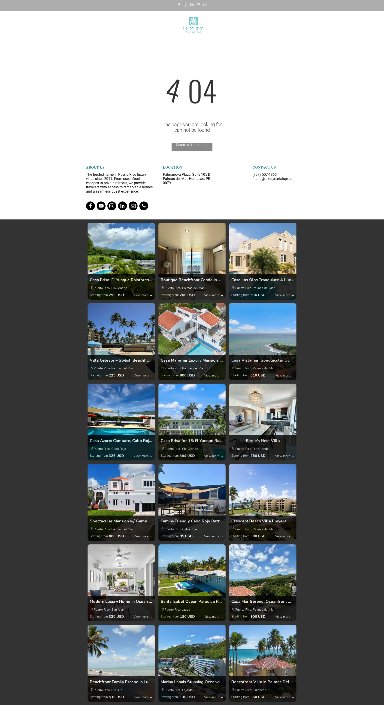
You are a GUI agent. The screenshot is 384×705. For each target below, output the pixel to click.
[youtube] (101, 206)
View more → (143, 295)
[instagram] (185, 5)
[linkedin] (192, 5)
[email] (198, 5)
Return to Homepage (192, 145)
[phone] (143, 206)
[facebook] (179, 5)
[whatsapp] (205, 5)
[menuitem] (74, 25)
